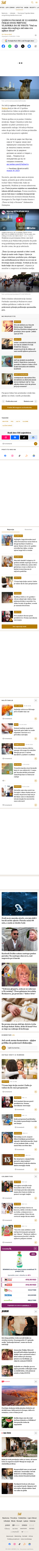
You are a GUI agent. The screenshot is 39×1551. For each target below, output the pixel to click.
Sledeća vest (28, 401)
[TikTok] (24, 437)
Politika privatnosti (13, 1539)
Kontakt (24, 1536)
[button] (35, 35)
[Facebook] (15, 437)
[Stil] (3, 2)
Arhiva (31, 1536)
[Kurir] (7, 1525)
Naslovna (4, 13)
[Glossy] (7, 1528)
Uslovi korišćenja (26, 1539)
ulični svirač (7, 425)
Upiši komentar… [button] (14, 1048)
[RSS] (26, 455)
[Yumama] (15, 1532)
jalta (18, 421)
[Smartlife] (23, 1528)
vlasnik (25, 421)
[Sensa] (31, 1528)
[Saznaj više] (35, 1311)
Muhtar (5, 108)
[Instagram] (6, 437)
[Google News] (33, 437)
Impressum (9, 1536)
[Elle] (32, 1525)
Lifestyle (12, 13)
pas (12, 421)
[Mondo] (15, 1525)
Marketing (18, 1536)
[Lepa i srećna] (15, 1528)
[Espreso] (24, 1525)
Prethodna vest (11, 401)
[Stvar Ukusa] (24, 1532)
